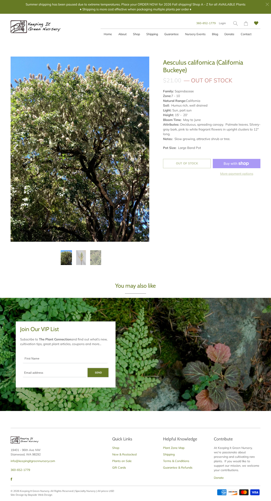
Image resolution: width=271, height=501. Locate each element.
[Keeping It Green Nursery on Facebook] (11, 479)
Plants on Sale (122, 461)
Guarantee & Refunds (177, 467)
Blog (215, 34)
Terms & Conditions (176, 461)
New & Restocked (124, 454)
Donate (229, 34)
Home (108, 34)
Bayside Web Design (40, 494)
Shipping (152, 34)
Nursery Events (195, 34)
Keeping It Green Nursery (34, 491)
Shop (136, 34)
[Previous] (17, 149)
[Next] (142, 149)
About (122, 34)
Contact (246, 34)
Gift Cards (119, 467)
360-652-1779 (206, 23)
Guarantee (171, 34)
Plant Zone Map (173, 448)
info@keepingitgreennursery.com (33, 461)
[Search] (235, 23)
